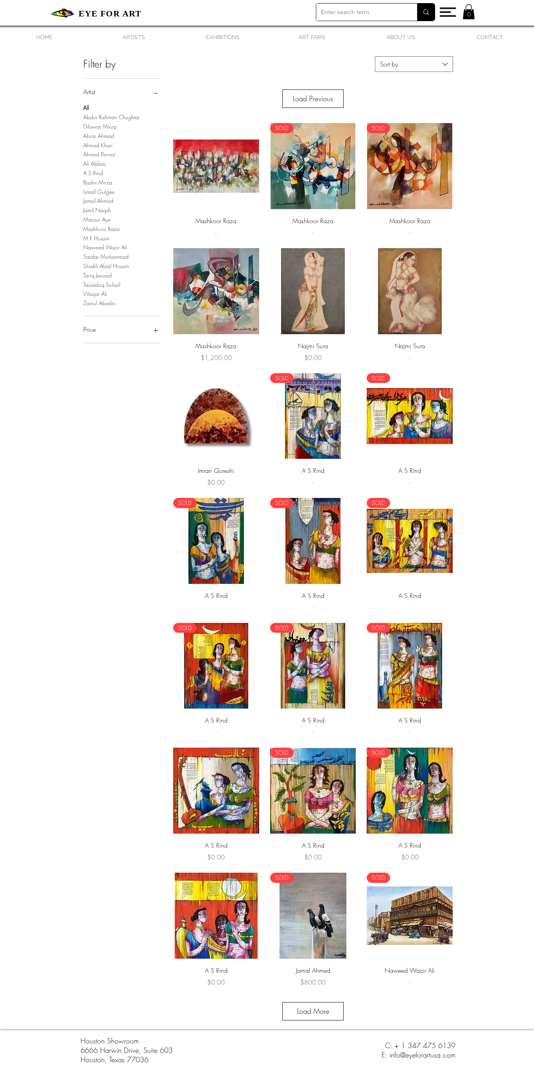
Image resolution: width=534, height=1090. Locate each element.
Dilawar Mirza (99, 126)
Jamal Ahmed (98, 200)
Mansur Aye (97, 219)
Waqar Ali (95, 293)
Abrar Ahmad (98, 136)
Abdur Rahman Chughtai (111, 117)
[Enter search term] (426, 12)
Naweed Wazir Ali (105, 247)
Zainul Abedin (99, 303)
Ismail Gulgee (99, 191)
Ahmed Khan (98, 145)
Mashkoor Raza (101, 229)
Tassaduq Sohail (101, 284)
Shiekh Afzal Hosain (106, 266)
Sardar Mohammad (106, 256)
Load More (313, 1011)
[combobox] (414, 64)
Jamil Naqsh (97, 210)
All (86, 107)
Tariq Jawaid (97, 275)
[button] (448, 12)
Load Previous (313, 98)
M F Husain (96, 238)
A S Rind (93, 173)
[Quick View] (216, 166)
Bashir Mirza (97, 182)
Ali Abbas (94, 163)
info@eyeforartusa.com (422, 1055)
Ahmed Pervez (99, 154)
